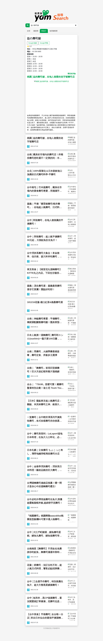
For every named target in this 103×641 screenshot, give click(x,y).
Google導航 (44, 43)
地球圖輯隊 (53, 31)
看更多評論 (72, 73)
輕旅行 (43, 31)
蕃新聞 (35, 31)
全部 (28, 31)
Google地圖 (32, 43)
